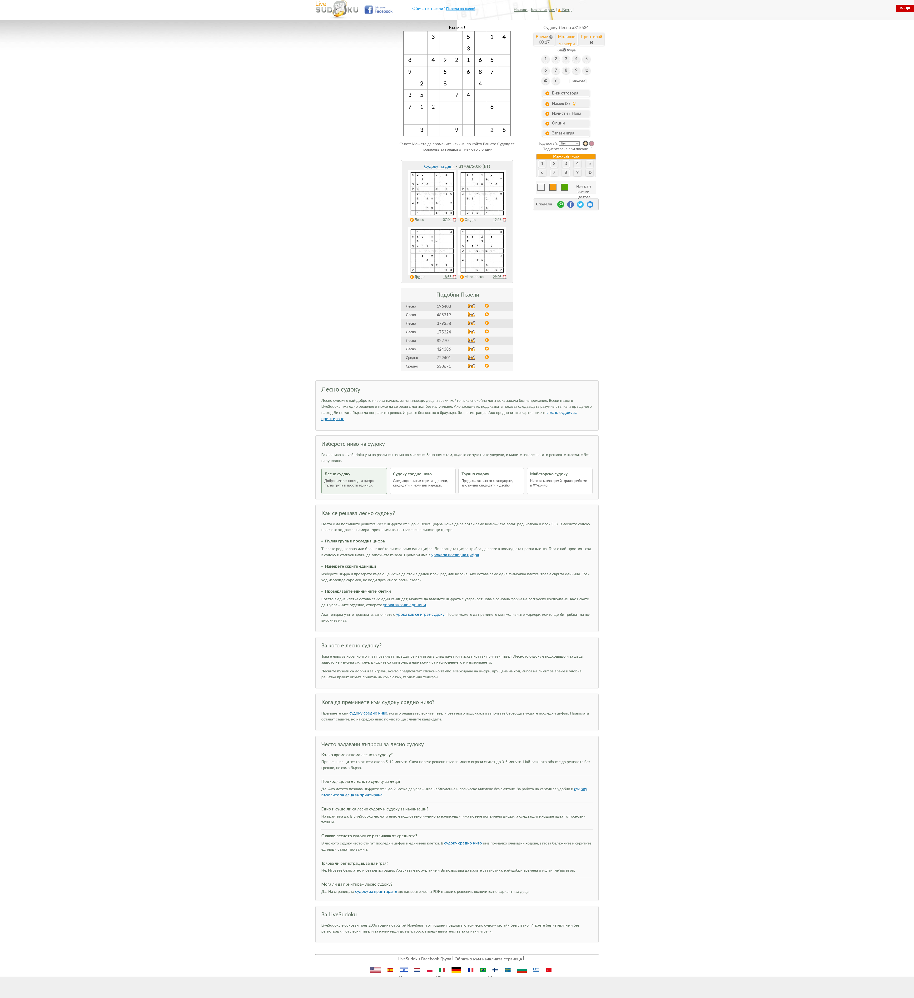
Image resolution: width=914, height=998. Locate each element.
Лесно (419, 220)
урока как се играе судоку (420, 614)
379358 (444, 324)
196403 (444, 306)
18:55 (450, 277)
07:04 (450, 220)
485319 (444, 315)
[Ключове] (578, 81)
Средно (470, 220)
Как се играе (543, 10)
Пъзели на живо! (460, 9)
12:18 (500, 220)
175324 (444, 332)
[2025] (585, 143)
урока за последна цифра (455, 555)
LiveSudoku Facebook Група (424, 959)
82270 (443, 341)
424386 (444, 349)
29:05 (500, 277)
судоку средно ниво (368, 713)
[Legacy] (591, 143)
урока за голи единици (404, 605)
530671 (444, 366)
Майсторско (474, 277)
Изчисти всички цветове (583, 187)
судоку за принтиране (376, 891)
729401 (444, 358)
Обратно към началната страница (488, 959)
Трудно (420, 277)
